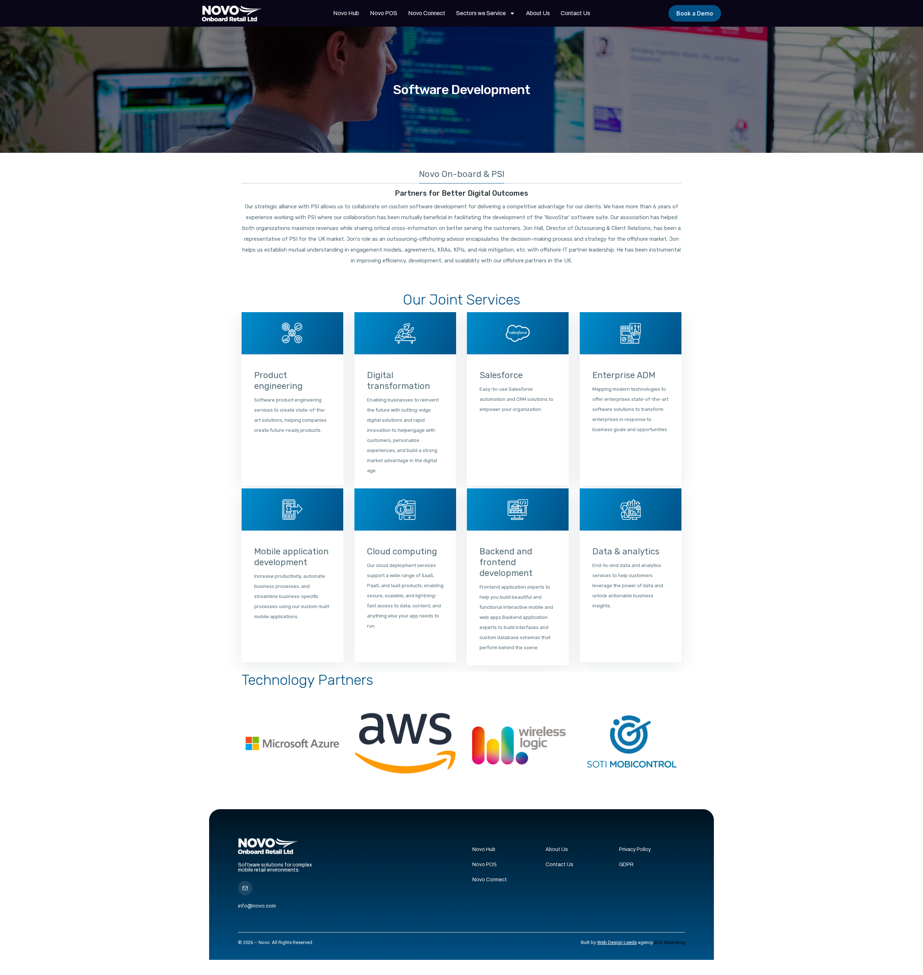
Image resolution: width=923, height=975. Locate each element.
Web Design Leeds (617, 942)
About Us (538, 13)
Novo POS (383, 13)
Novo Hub (346, 13)
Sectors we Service (481, 13)
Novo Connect (426, 13)
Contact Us (575, 13)
